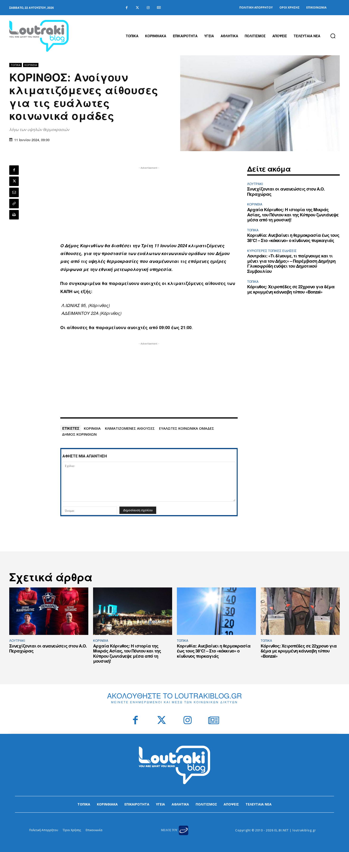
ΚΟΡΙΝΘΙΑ (92, 428)
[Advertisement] (149, 203)
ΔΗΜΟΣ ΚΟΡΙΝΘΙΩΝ (79, 434)
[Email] (14, 192)
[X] (14, 181)
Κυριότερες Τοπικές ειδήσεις (272, 250)
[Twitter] (137, 8)
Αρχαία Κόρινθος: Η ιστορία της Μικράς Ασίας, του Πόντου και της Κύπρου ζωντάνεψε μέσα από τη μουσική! (293, 214)
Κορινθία (30, 65)
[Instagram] (148, 8)
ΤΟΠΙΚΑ (15, 65)
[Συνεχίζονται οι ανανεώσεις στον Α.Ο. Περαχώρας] (48, 611)
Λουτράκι (255, 184)
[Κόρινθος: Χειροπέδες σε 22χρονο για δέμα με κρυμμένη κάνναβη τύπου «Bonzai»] (300, 611)
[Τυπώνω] (14, 214)
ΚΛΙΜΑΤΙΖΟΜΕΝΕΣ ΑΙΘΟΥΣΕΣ (130, 428)
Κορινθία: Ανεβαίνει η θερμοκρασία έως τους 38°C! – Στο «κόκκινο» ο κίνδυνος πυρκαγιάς (293, 237)
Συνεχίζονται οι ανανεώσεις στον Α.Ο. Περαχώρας (286, 191)
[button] (333, 36)
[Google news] (159, 8)
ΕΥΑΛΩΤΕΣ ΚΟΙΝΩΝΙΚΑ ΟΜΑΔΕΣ (186, 428)
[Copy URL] (14, 203)
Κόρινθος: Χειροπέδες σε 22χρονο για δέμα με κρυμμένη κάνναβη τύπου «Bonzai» (291, 289)
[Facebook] (127, 8)
